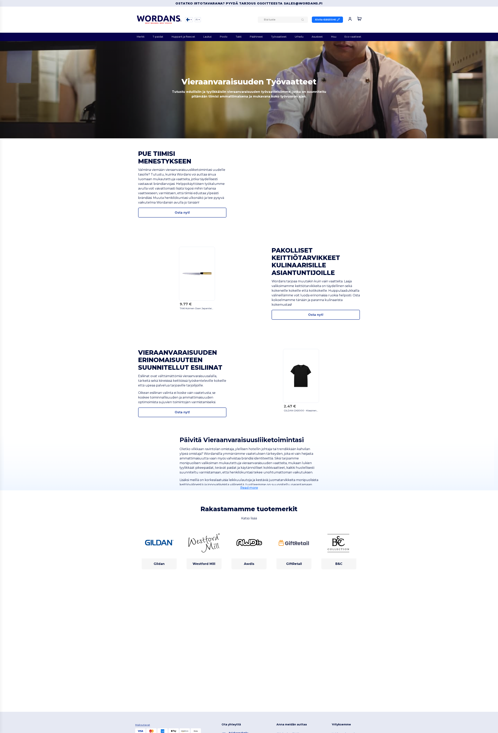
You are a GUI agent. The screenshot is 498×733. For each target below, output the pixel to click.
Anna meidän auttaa (291, 724)
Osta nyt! (182, 212)
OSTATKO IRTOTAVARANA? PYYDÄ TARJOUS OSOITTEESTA (229, 3)
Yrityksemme (341, 724)
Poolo (223, 36)
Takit (239, 36)
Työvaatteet (279, 36)
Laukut (207, 36)
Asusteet (317, 36)
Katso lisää (249, 518)
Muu (333, 36)
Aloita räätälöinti (325, 19)
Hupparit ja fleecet (183, 36)
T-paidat (158, 36)
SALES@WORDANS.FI (303, 3)
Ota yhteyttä (231, 724)
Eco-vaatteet (353, 36)
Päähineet (256, 36)
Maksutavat (142, 724)
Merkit (141, 36)
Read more (249, 488)
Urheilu (299, 36)
